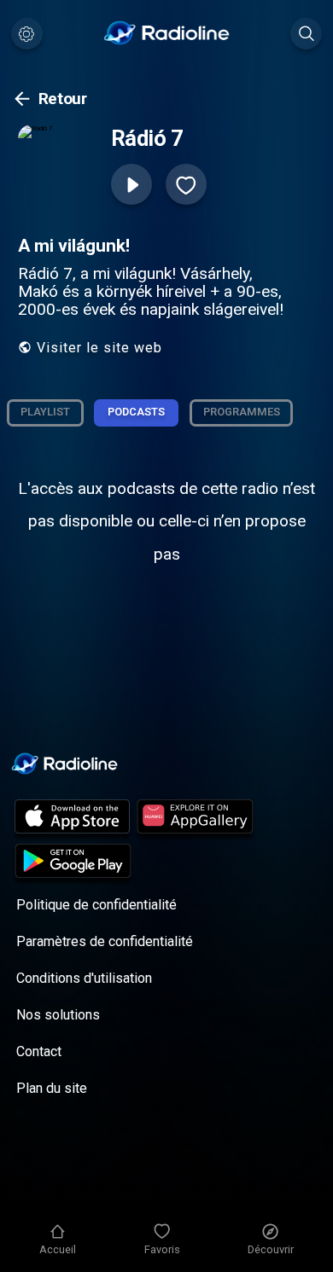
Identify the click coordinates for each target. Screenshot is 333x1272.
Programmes (241, 411)
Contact (38, 1051)
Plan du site (51, 1088)
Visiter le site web (99, 348)
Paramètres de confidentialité (104, 941)
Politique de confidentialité (96, 905)
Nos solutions (58, 1015)
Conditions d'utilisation (84, 978)
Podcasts (136, 411)
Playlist (45, 411)
